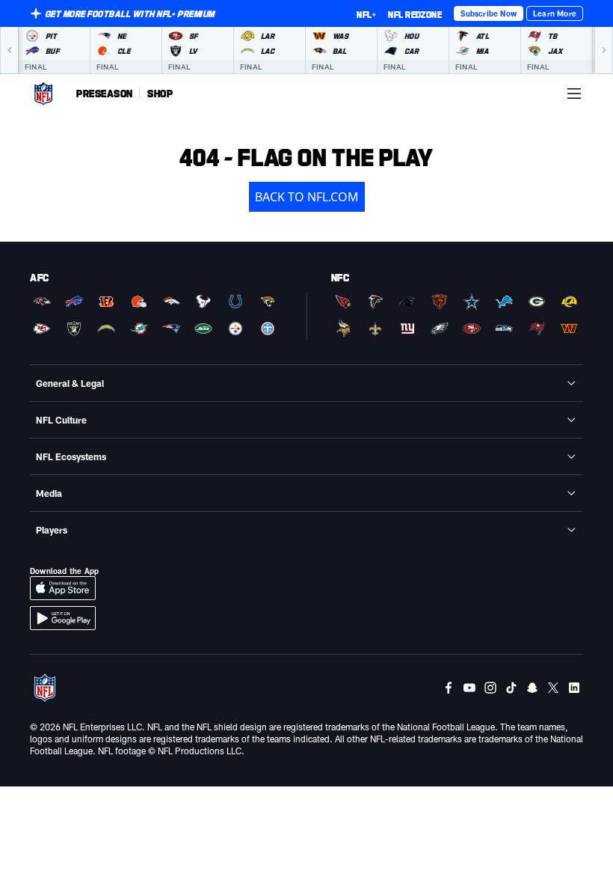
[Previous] (9, 50)
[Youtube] (469, 688)
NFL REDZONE (415, 14)
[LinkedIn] (574, 688)
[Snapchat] (532, 688)
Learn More (554, 13)
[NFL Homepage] (43, 93)
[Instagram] (490, 688)
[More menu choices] (574, 94)
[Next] (604, 50)
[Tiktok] (511, 688)
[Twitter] (553, 688)
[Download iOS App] (63, 588)
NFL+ (366, 14)
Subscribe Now (488, 13)
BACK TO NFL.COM (307, 197)
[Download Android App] (63, 618)
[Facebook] (449, 688)
